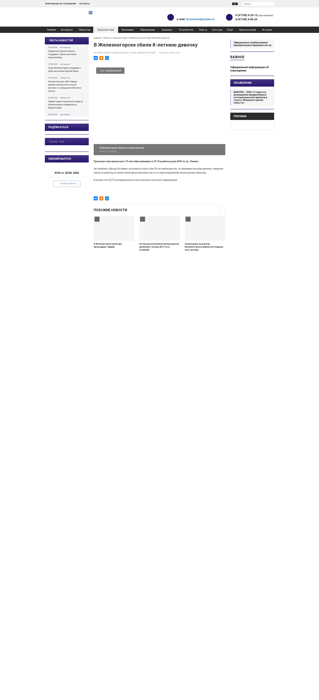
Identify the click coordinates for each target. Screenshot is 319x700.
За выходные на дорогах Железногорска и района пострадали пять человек (204, 247)
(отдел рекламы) (254, 15)
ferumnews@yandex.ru (200, 19)
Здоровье (166, 29)
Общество (84, 29)
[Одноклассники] (101, 58)
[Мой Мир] (107, 58)
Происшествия (105, 29)
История (267, 29)
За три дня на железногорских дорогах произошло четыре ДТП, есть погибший (159, 247)
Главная (51, 29)
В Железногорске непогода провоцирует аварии (108, 245)
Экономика (127, 29)
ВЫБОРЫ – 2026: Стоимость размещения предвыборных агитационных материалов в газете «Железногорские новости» (250, 97)
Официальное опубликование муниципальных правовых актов (252, 44)
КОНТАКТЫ (84, 4)
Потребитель (186, 29)
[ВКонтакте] (96, 58)
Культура (217, 29)
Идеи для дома (247, 29)
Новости (107, 38)
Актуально (67, 29)
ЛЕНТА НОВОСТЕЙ (61, 40)
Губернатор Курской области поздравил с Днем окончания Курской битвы (62, 54)
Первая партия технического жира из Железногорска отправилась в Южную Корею (65, 104)
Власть (203, 29)
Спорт (230, 29)
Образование (147, 29)
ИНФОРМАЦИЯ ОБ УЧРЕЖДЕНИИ (60, 4)
